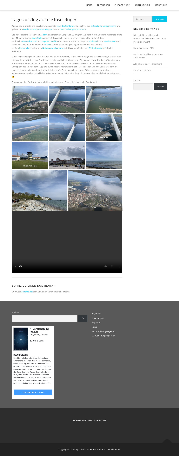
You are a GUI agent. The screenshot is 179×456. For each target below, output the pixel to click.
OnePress (91, 449)
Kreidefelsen (25, 48)
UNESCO (49, 44)
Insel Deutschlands (65, 26)
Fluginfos (96, 322)
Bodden (54, 41)
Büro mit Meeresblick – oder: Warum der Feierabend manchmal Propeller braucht (149, 38)
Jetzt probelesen (37, 346)
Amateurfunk (142, 5)
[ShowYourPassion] (86, 428)
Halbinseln (94, 41)
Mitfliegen (103, 5)
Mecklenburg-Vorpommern (73, 29)
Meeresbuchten (29, 41)
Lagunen (46, 41)
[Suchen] (82, 318)
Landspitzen (110, 41)
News (94, 327)
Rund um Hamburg (142, 70)
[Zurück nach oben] (167, 443)
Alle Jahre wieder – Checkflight (147, 64)
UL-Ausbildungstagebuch (103, 335)
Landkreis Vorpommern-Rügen (37, 29)
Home (89, 5)
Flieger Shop (122, 5)
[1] (105, 47)
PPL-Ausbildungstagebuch (104, 331)
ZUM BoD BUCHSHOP (33, 392)
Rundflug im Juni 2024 (143, 48)
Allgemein (96, 313)
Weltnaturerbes (96, 48)
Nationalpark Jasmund (52, 48)
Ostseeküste (96, 26)
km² (45, 34)
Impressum (161, 5)
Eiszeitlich (36, 38)
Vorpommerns (109, 26)
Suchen (136, 80)
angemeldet (27, 291)
